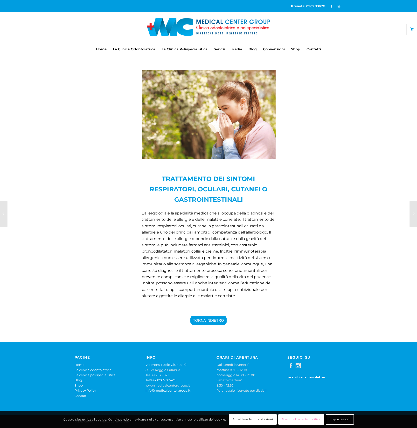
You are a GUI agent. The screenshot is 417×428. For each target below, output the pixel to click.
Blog (78, 380)
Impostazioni (339, 419)
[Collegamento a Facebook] (331, 6)
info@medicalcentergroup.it (168, 390)
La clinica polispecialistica (95, 375)
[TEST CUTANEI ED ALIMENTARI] (413, 214)
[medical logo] (208, 27)
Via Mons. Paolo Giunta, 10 (166, 365)
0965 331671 (315, 6)
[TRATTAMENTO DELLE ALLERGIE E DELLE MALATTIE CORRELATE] (3, 214)
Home (79, 365)
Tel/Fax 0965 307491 (161, 380)
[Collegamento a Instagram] (338, 6)
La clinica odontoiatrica (93, 370)
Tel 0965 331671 (157, 375)
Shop (79, 385)
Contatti (81, 396)
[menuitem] (101, 49)
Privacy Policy (85, 390)
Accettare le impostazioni (253, 419)
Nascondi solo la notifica (301, 419)
